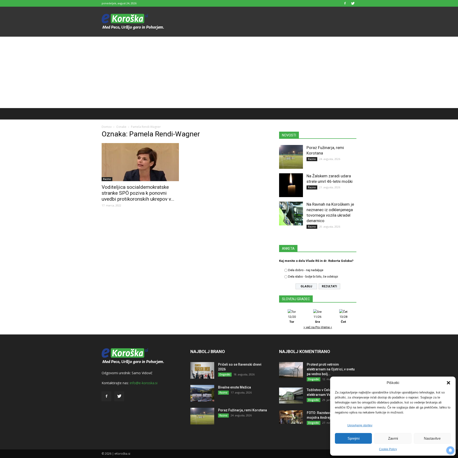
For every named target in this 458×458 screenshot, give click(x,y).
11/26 (317, 319)
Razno (107, 179)
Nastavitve (432, 438)
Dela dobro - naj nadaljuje (305, 270)
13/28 (343, 319)
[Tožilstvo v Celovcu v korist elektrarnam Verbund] (291, 395)
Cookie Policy (388, 449)
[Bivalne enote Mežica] (202, 393)
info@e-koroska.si (143, 383)
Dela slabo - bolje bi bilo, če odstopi (313, 276)
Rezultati (329, 286)
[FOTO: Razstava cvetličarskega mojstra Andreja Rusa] (291, 417)
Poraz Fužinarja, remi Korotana (242, 410)
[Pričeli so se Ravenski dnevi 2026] (202, 370)
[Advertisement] (229, 72)
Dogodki (224, 374)
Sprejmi (353, 438)
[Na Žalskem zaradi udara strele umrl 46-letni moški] (291, 185)
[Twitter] (352, 3)
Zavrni (393, 438)
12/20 (292, 319)
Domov (107, 127)
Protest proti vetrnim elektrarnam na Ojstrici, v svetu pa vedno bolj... (331, 369)
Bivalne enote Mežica (234, 387)
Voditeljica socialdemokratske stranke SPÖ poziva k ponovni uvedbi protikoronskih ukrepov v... (138, 193)
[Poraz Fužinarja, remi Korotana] (291, 157)
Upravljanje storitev (359, 425)
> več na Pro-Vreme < (317, 327)
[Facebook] (345, 3)
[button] (448, 382)
